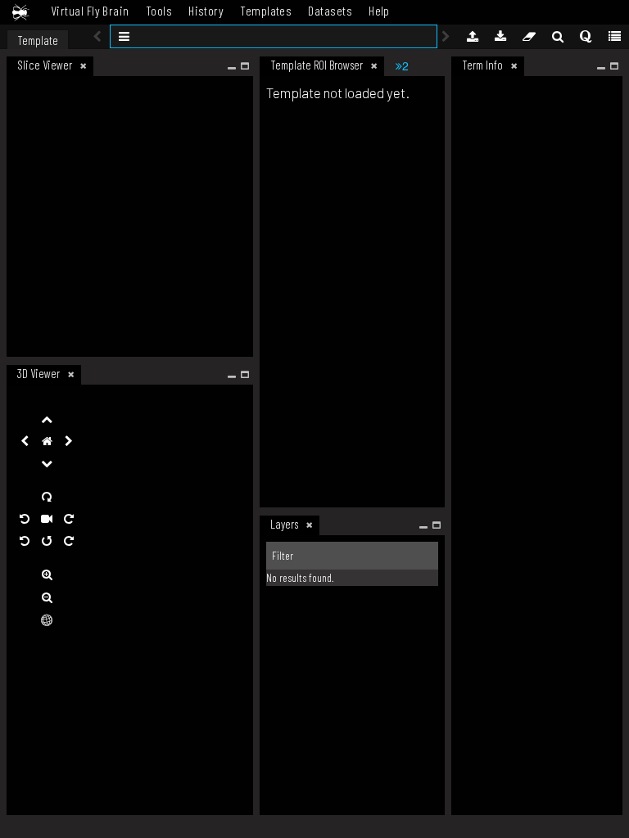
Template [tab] (37, 40)
